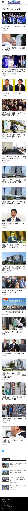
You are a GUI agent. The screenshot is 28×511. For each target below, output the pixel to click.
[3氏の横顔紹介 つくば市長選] (14, 345)
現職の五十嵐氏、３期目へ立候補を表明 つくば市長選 (14, 246)
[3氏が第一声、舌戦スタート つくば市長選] (14, 410)
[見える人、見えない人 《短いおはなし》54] (5, 487)
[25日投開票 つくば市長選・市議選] (14, 323)
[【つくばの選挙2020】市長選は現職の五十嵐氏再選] (14, 282)
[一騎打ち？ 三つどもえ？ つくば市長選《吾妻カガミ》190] (14, 172)
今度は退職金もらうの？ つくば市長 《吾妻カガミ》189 (13, 203)
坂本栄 (3, 199)
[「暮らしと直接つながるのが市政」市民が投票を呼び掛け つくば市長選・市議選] (14, 61)
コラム (3, 177)
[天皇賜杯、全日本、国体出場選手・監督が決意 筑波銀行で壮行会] (5, 479)
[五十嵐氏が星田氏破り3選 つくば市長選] (14, 18)
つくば (3, 23)
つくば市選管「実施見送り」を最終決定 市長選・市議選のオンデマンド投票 (14, 158)
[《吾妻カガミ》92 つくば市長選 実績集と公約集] (14, 388)
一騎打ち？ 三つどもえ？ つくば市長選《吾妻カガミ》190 (14, 181)
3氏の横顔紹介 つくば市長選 (13, 353)
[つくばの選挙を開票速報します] (14, 304)
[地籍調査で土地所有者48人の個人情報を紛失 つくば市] (5, 472)
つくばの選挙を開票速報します (13, 312)
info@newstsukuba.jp (7, 508)
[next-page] (9, 451)
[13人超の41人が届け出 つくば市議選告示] (14, 432)
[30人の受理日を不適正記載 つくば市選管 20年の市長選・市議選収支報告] (14, 258)
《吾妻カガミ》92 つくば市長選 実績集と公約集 (13, 398)
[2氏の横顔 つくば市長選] (14, 85)
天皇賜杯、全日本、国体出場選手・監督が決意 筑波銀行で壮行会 (18, 479)
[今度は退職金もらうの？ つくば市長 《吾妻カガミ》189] (14, 193)
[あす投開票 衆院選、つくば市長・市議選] (14, 40)
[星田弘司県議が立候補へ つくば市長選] (14, 215)
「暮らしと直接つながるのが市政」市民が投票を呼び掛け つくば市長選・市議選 (13, 72)
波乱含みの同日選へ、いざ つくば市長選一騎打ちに (13, 114)
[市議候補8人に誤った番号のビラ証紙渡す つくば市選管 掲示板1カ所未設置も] (14, 365)
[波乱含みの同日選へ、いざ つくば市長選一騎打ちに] (14, 105)
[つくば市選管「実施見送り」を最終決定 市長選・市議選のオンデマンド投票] (14, 148)
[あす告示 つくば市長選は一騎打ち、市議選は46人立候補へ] (14, 126)
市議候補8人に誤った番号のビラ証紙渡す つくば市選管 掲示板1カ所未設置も (14, 375)
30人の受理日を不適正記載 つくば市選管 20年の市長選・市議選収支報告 (13, 269)
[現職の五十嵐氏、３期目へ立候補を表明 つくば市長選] (14, 237)
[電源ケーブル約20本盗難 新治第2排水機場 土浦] (5, 465)
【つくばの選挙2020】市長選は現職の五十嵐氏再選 (13, 291)
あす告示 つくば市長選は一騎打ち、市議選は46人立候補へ (13, 136)
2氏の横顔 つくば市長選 (11, 93)
